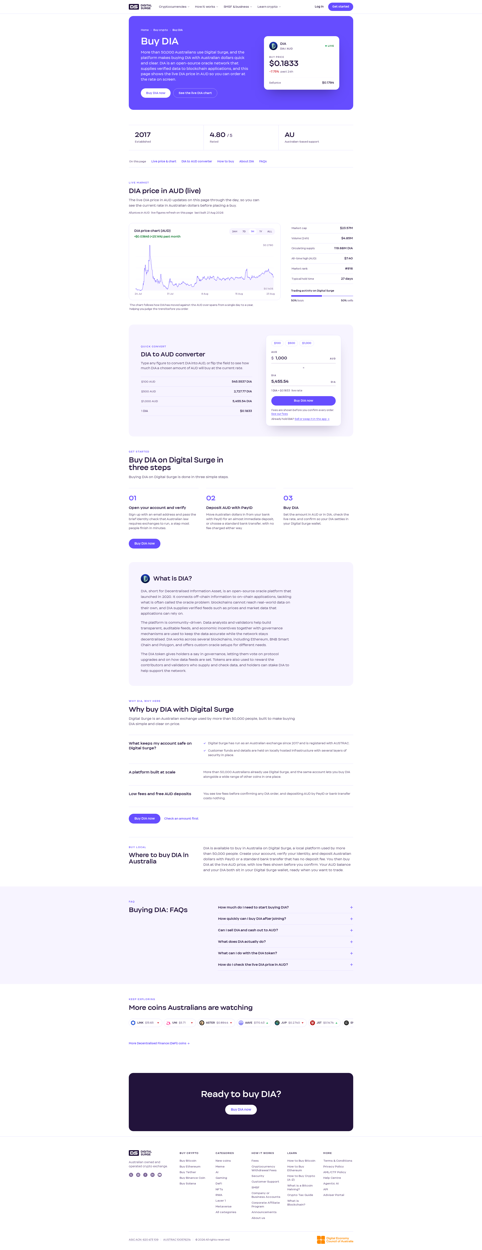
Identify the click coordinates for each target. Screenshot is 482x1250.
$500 (291, 343)
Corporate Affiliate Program (266, 1204)
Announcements (264, 1212)
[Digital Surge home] (140, 7)
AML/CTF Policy (334, 1172)
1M (252, 231)
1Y (260, 231)
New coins (223, 1160)
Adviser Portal (333, 1195)
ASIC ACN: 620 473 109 (143, 1239)
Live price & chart (163, 161)
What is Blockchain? (296, 1202)
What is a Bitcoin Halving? (300, 1187)
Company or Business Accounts (266, 1195)
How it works (205, 7)
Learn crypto (268, 7)
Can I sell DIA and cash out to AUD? (248, 930)
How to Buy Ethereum (295, 1168)
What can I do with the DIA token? (247, 953)
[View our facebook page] (145, 1175)
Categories (225, 1153)
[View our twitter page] (131, 1175)
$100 (277, 343)
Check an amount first (181, 819)
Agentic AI (331, 1183)
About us (258, 1218)
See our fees (279, 414)
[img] (204, 269)
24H (234, 231)
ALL (269, 231)
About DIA (246, 161)
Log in (319, 6)
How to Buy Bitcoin (301, 1160)
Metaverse (224, 1206)
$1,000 (306, 343)
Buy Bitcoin (188, 1160)
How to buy (225, 161)
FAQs (263, 161)
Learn (292, 1153)
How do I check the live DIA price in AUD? (253, 965)
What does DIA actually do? (242, 942)
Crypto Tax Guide (300, 1195)
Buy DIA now (155, 93)
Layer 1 (221, 1200)
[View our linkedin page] (152, 1175)
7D (244, 231)
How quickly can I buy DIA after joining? (252, 919)
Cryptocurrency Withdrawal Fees (264, 1168)
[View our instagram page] (138, 1175)
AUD (274, 352)
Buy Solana (188, 1183)
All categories (226, 1212)
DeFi (219, 1183)
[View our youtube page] (159, 1175)
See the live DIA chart (195, 93)
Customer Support (265, 1181)
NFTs (219, 1189)
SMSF (255, 1187)
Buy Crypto (189, 1153)
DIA (273, 375)
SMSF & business (236, 7)
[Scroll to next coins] (349, 1023)
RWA (219, 1195)
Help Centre (332, 1178)
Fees (255, 1160)
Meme (220, 1166)
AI (217, 1172)
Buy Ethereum (190, 1166)
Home (145, 30)
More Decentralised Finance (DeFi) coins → (159, 1043)
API (325, 1189)
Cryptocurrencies (172, 7)
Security (258, 1176)
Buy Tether (188, 1172)
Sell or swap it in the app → (312, 419)
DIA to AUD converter (197, 161)
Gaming (221, 1178)
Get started (340, 6)
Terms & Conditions (337, 1160)
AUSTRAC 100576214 (177, 1239)
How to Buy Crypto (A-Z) (301, 1177)
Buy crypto (160, 30)
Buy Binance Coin (192, 1178)
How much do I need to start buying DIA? (253, 907)
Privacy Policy (333, 1166)
